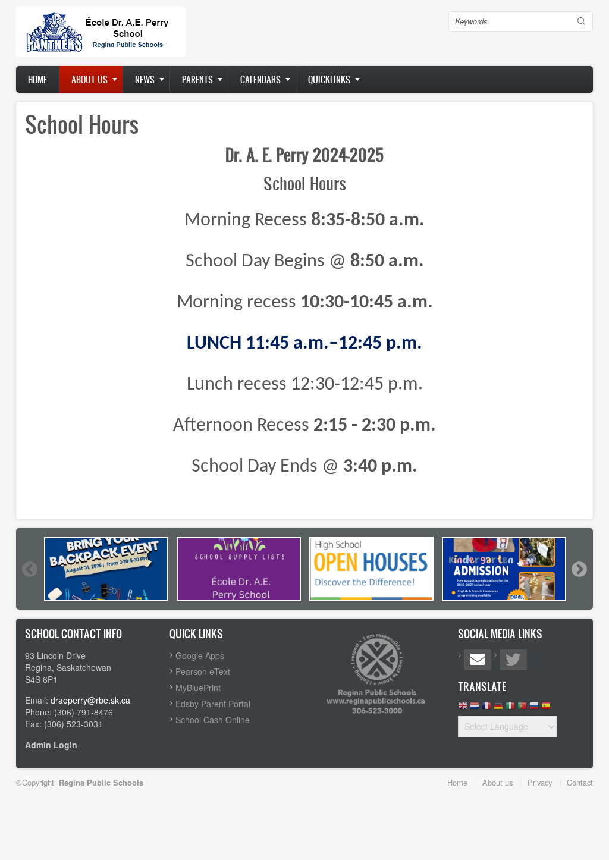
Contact (580, 782)
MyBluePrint (198, 687)
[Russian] (534, 708)
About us (89, 79)
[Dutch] (474, 708)
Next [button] (578, 569)
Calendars (260, 79)
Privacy (540, 782)
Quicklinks (329, 79)
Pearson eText (202, 671)
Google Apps (199, 655)
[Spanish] (546, 708)
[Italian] (510, 708)
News (145, 79)
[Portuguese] (522, 708)
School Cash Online (212, 720)
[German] (498, 708)
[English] (462, 708)
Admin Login (51, 745)
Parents (197, 79)
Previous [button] (29, 569)
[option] (106, 569)
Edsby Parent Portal (212, 704)
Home (37, 79)
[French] (486, 708)
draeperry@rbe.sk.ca (90, 700)
